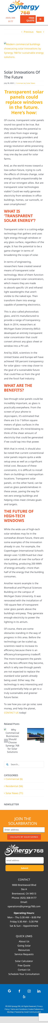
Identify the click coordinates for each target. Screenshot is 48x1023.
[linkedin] (38, 991)
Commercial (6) (14, 779)
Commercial (20, 83)
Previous (28, 31)
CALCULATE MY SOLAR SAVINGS (24, 837)
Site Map (10, 1012)
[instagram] (29, 991)
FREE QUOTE (30, 19)
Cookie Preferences (35, 1009)
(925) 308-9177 (28, 897)
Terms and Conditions (18, 1009)
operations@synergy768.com (24, 906)
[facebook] (19, 991)
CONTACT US (11, 712)
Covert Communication (32, 1012)
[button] (6, 741)
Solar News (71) (14, 793)
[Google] (9, 990)
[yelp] (24, 996)
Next (39, 31)
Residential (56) (14, 786)
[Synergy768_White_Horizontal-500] (24, 850)
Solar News (30, 83)
